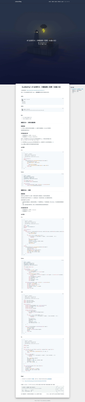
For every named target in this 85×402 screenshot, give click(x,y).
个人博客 (32, 378)
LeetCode (25, 384)
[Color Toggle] (67, 1)
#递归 (51, 384)
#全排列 (39, 384)
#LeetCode (34, 384)
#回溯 (42, 384)
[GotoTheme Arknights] (69, 1)
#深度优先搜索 (48, 384)
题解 (22, 384)
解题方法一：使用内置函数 (76, 90)
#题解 (54, 384)
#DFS (30, 384)
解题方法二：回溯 (75, 91)
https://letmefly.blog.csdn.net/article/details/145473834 (35, 380)
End (73, 92)
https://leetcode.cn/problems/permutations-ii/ (35, 90)
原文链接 (49, 378)
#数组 (44, 384)
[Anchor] (20, 87)
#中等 (37, 384)
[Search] (65, 1)
